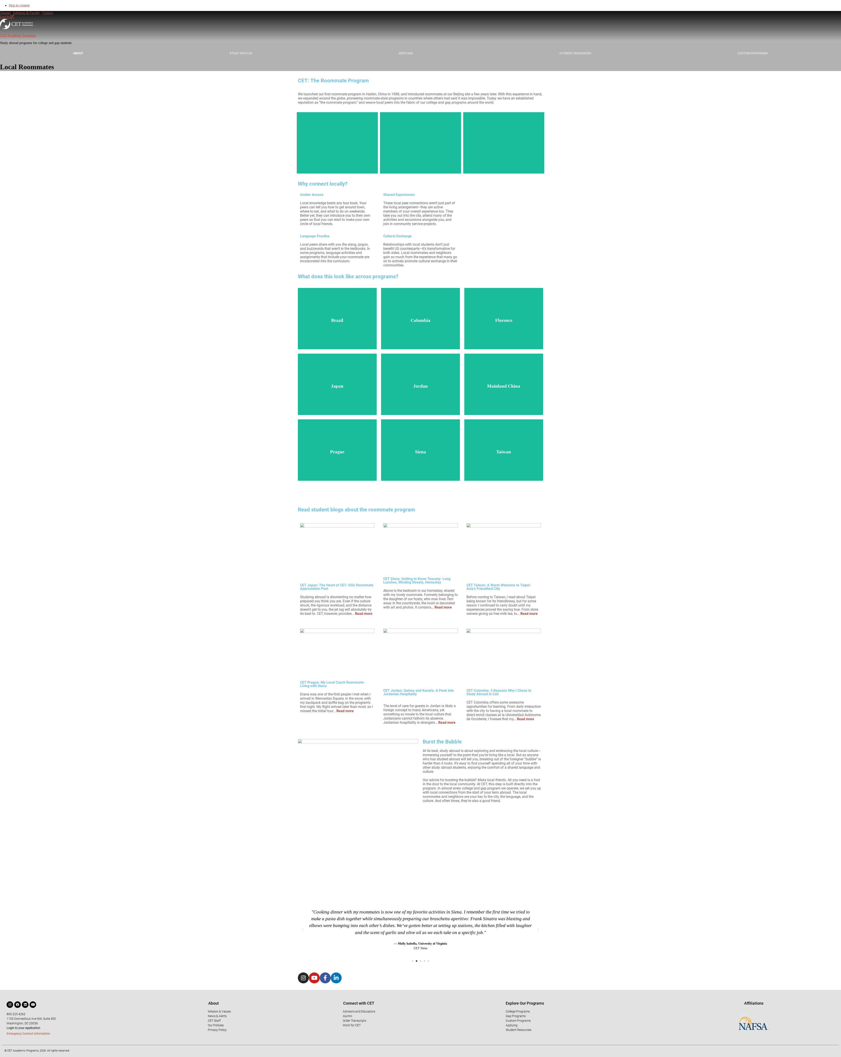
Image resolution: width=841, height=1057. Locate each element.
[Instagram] (303, 977)
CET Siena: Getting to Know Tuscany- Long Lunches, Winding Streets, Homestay (417, 580)
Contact (47, 13)
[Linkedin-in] (336, 977)
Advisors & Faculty (26, 13)
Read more (363, 614)
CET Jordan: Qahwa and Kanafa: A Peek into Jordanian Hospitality (418, 692)
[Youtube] (314, 977)
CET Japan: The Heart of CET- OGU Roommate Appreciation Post (336, 587)
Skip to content (19, 5)
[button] (303, 929)
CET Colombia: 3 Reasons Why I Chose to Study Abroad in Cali (498, 692)
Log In (5, 17)
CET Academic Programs (17, 35)
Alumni (5, 13)
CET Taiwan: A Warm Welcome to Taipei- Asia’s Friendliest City (498, 587)
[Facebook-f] (325, 977)
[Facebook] (17, 1004)
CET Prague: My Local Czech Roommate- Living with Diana (332, 684)
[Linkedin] (25, 1004)
